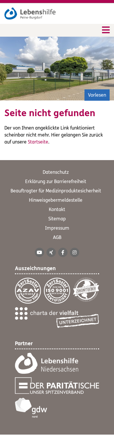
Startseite (38, 142)
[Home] (30, 14)
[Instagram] (74, 252)
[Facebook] (63, 252)
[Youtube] (39, 252)
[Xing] (51, 252)
